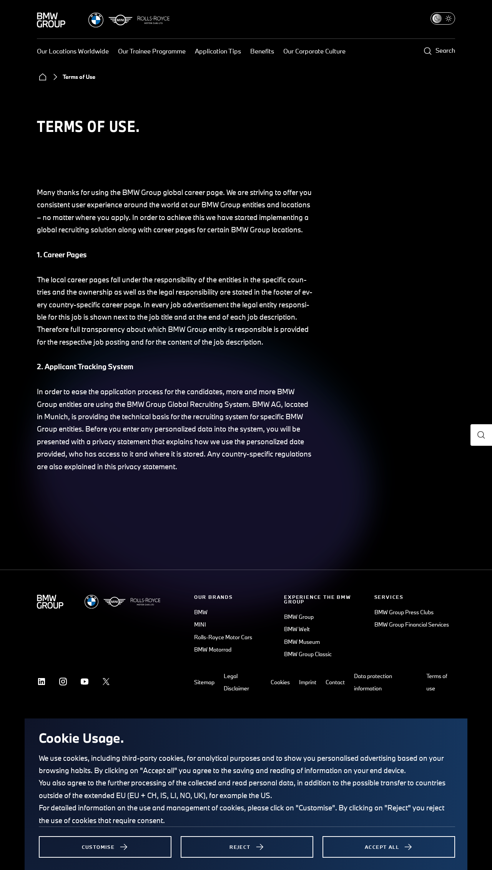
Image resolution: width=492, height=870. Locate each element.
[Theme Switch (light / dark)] (442, 18)
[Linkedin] (41, 681)
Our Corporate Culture (314, 51)
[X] (106, 681)
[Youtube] (84, 681)
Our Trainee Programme (152, 51)
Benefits (262, 51)
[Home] (42, 77)
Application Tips (218, 51)
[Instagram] (63, 681)
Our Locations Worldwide (73, 51)
